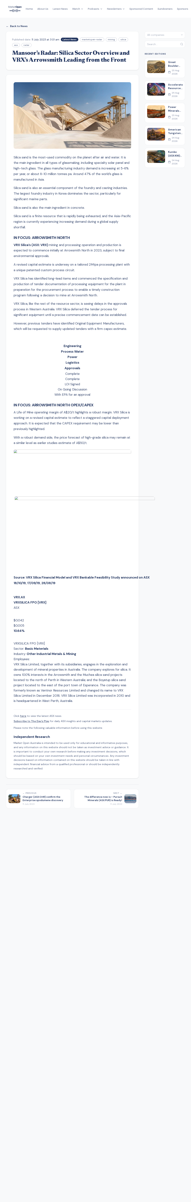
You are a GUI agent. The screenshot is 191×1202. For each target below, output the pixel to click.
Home (29, 8)
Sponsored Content (141, 8)
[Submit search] (181, 44)
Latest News (60, 8)
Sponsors (182, 8)
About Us (42, 8)
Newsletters (114, 8)
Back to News (17, 26)
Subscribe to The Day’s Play (31, 721)
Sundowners (165, 8)
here (23, 716)
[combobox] (165, 34)
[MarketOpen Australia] (15, 9)
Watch (76, 8)
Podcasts (93, 8)
